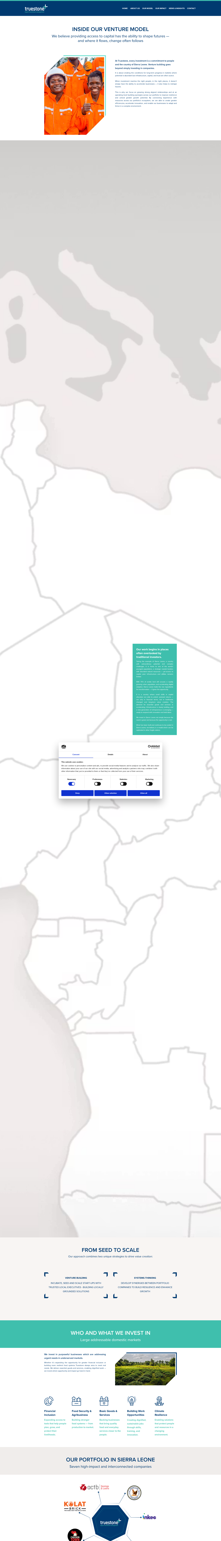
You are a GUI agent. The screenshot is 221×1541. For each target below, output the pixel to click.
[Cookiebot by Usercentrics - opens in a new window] (150, 747)
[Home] (36, 8)
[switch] (97, 784)
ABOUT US (135, 8)
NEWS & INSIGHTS (177, 8)
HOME (125, 8)
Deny (77, 793)
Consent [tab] (76, 754)
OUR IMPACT (160, 8)
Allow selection (110, 793)
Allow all (143, 793)
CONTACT (191, 8)
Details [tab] (110, 754)
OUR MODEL (147, 8)
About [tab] (145, 754)
